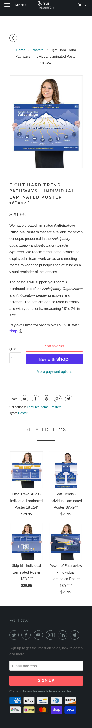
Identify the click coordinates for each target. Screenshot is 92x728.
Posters (56, 407)
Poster (22, 413)
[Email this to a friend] (68, 398)
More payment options (54, 371)
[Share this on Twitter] (24, 398)
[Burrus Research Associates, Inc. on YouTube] (39, 635)
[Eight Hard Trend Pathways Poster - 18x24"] (46, 121)
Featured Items (38, 407)
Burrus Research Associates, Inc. (47, 691)
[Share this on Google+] (57, 398)
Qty (12, 349)
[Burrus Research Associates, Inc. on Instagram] (51, 635)
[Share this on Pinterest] (46, 398)
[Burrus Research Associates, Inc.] (46, 5)
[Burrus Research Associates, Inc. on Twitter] (15, 635)
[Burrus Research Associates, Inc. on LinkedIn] (63, 635)
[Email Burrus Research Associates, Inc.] (75, 635)
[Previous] (14, 38)
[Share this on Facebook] (35, 398)
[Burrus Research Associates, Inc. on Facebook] (27, 635)
